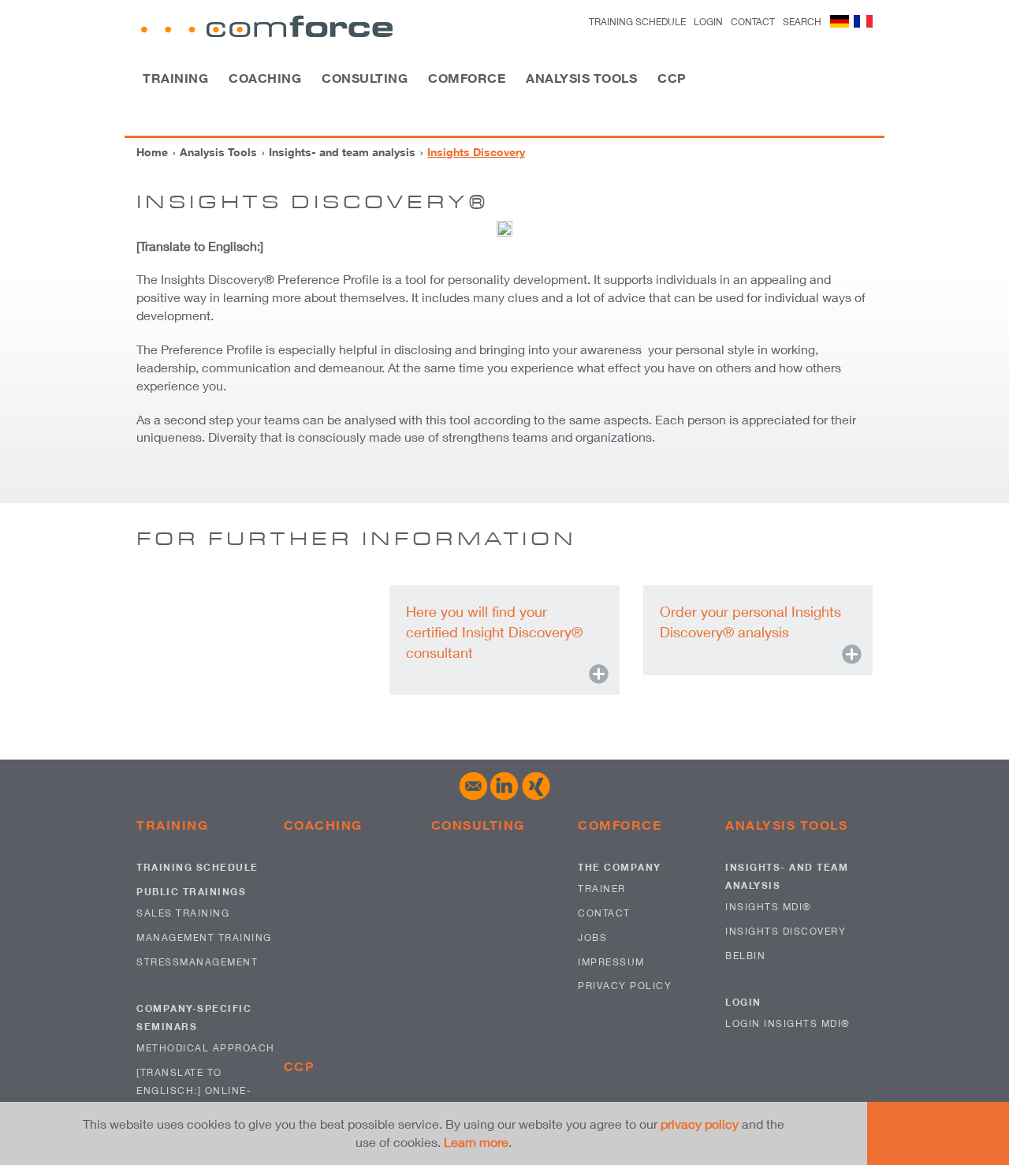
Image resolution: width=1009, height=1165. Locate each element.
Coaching (265, 77)
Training (175, 77)
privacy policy (700, 1123)
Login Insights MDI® (788, 1023)
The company (619, 867)
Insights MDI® (768, 907)
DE (839, 22)
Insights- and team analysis (342, 152)
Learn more (476, 1141)
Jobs (592, 937)
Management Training (204, 937)
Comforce (466, 77)
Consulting (365, 77)
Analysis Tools (581, 77)
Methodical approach (205, 1048)
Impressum (611, 962)
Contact (753, 22)
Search (802, 22)
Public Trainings (191, 892)
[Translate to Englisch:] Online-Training (193, 1090)
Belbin (745, 955)
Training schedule (637, 22)
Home (152, 152)
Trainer (602, 888)
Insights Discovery (785, 931)
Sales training (182, 913)
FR (863, 22)
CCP (672, 77)
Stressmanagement (197, 962)
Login (743, 1002)
